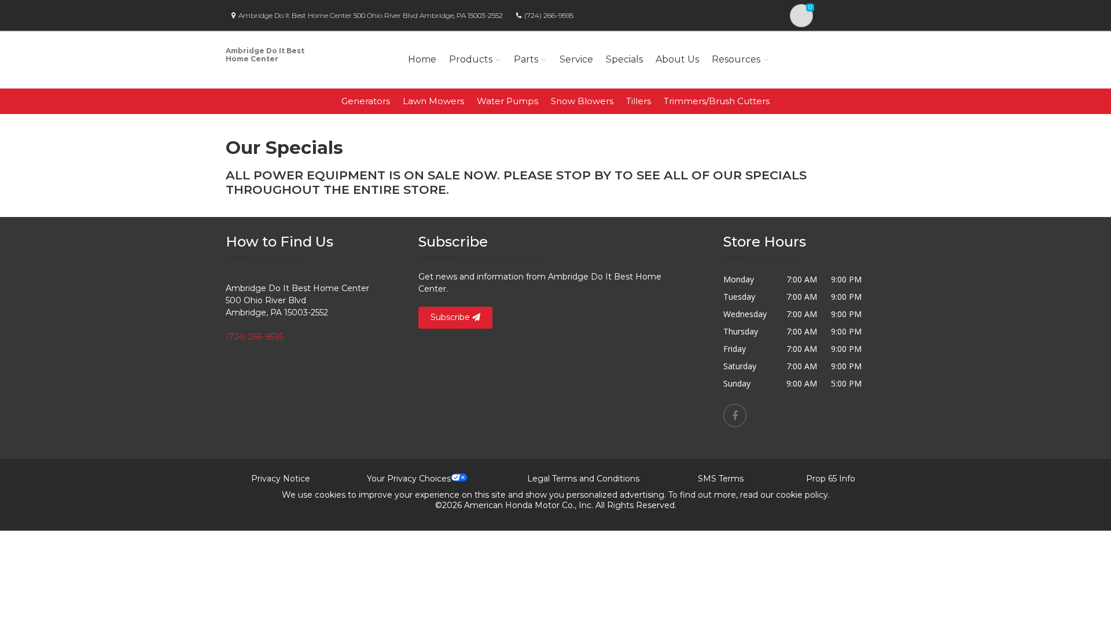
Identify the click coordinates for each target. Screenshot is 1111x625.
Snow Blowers (582, 100)
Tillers (638, 100)
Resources (736, 59)
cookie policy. (803, 495)
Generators (365, 100)
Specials (624, 59)
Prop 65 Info (830, 478)
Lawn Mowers (433, 100)
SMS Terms (721, 478)
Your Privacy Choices (409, 478)
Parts (526, 59)
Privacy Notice (280, 478)
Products (470, 59)
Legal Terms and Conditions (583, 478)
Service (576, 59)
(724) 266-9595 (548, 15)
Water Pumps (507, 100)
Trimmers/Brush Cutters (717, 100)
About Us (677, 59)
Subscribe (451, 317)
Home (422, 59)
